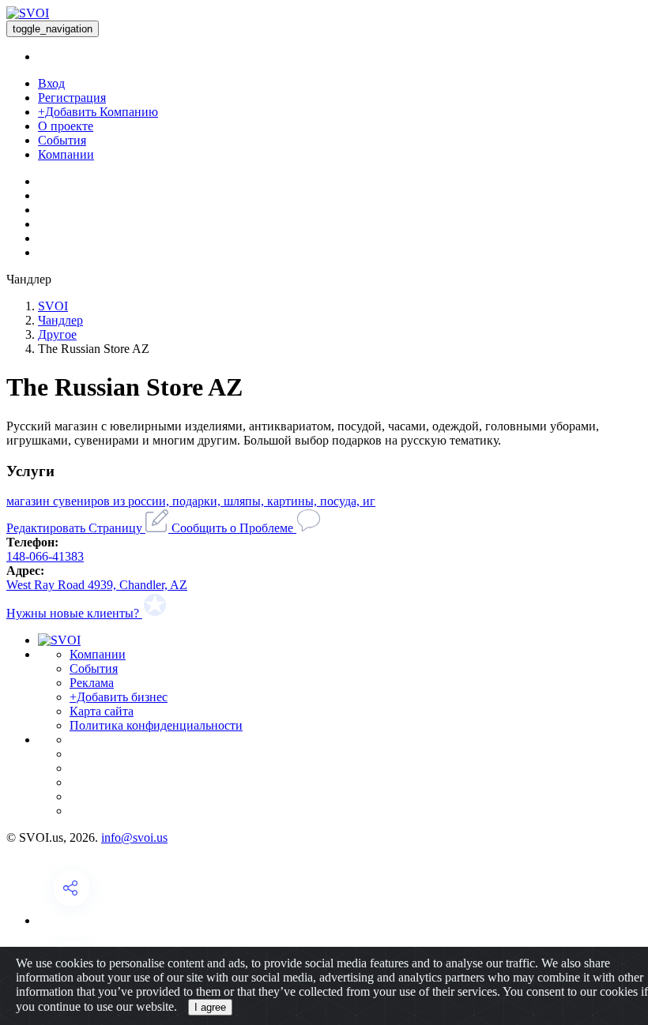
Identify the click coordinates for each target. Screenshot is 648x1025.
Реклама (92, 682)
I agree (210, 1007)
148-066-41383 (45, 556)
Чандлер (60, 320)
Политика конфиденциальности (156, 725)
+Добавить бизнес (119, 697)
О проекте (65, 126)
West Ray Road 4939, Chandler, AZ (96, 584)
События (62, 140)
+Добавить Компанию (98, 111)
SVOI (53, 306)
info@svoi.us (134, 837)
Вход (51, 83)
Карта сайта (102, 711)
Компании (66, 154)
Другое (57, 334)
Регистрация (72, 97)
